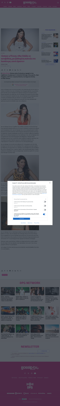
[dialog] (30, 203)
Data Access (30, 222)
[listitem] (30, 199)
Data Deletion (23, 222)
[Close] (50, 183)
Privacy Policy (36, 222)
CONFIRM (21, 218)
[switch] (44, 202)
